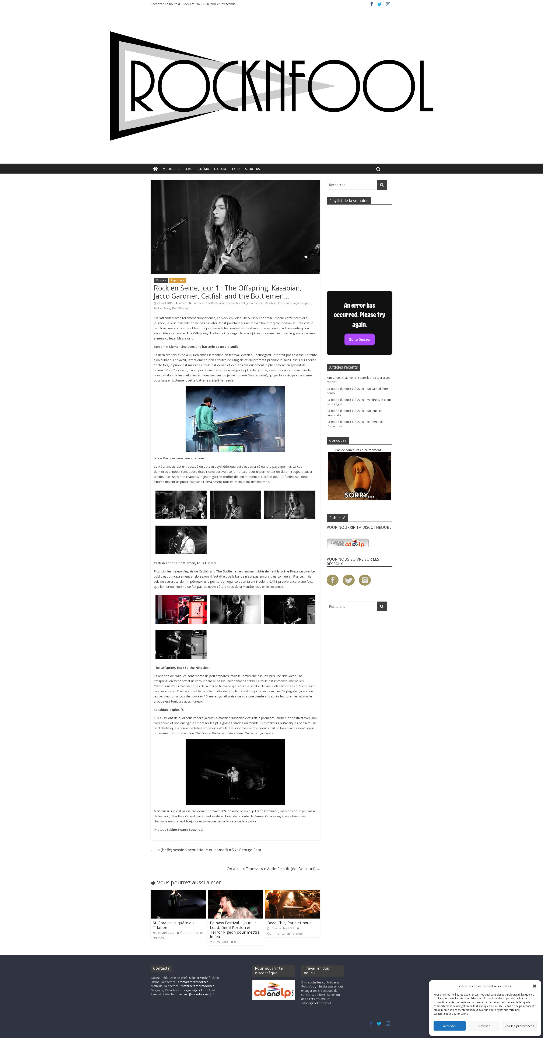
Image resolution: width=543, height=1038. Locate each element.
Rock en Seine (162, 308)
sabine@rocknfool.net (204, 978)
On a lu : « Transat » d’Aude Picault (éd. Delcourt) (273, 868)
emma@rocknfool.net (193, 982)
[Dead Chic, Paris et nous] (292, 892)
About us (252, 169)
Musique (169, 169)
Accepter (449, 1026)
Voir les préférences (519, 1026)
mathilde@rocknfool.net (197, 986)
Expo (236, 169)
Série (188, 169)
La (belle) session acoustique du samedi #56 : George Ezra (206, 849)
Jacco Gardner (255, 303)
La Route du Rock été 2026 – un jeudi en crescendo (200, 4)
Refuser (484, 1026)
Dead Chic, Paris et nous (289, 922)
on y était (298, 303)
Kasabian (270, 303)
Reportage (177, 280)
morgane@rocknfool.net (198, 990)
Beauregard (262, 355)
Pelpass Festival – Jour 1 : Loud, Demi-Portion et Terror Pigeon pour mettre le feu (235, 929)
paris (308, 303)
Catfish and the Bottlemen (208, 303)
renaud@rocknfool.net (194, 994)
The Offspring (180, 308)
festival (240, 303)
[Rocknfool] (271, 86)
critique (230, 303)
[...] (212, 994)
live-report (284, 303)
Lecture (220, 169)
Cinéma (203, 169)
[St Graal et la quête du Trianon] (178, 892)
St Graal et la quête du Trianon (173, 925)
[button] (534, 986)
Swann (182, 303)
